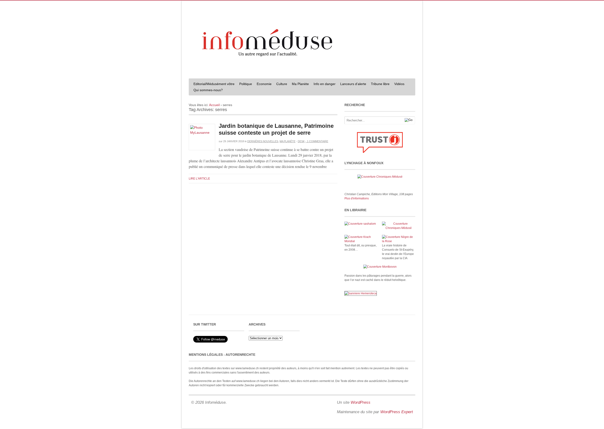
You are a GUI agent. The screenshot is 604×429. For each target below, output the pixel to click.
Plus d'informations (356, 198)
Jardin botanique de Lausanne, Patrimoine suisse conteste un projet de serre (276, 129)
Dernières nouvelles (262, 141)
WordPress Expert (396, 412)
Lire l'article (199, 178)
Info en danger (325, 84)
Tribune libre (380, 84)
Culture (281, 84)
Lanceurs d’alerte (353, 84)
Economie (264, 84)
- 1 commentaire (316, 141)
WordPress (360, 402)
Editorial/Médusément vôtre (214, 84)
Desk (301, 141)
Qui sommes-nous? (208, 90)
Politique (245, 84)
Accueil (214, 105)
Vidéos (399, 84)
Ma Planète (300, 84)
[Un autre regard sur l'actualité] (302, 70)
